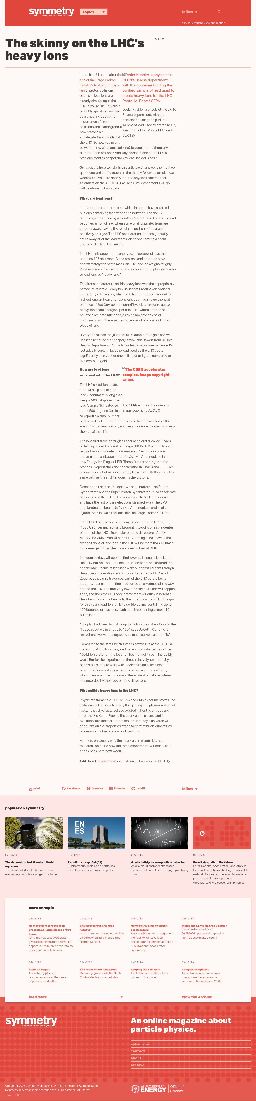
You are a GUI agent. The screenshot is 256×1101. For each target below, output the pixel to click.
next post (109, 761)
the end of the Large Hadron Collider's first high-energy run (101, 83)
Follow (187, 11)
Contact (138, 1051)
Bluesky (97, 788)
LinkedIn (119, 788)
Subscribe (140, 1044)
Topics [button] (88, 11)
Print (36, 788)
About (136, 1058)
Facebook (73, 788)
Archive (138, 1064)
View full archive (197, 996)
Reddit (140, 788)
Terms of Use (13, 1095)
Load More (38, 996)
